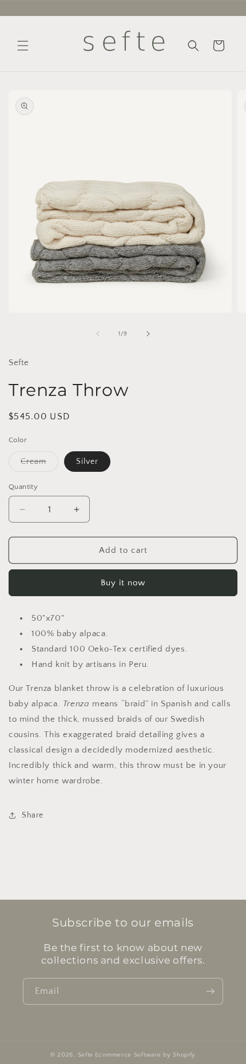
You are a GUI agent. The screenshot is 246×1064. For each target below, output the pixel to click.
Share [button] (32, 815)
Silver (87, 461)
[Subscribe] (210, 991)
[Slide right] (148, 333)
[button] (22, 45)
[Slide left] (97, 333)
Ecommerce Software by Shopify (145, 1054)
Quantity (23, 487)
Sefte (86, 1054)
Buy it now (123, 583)
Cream (39, 464)
